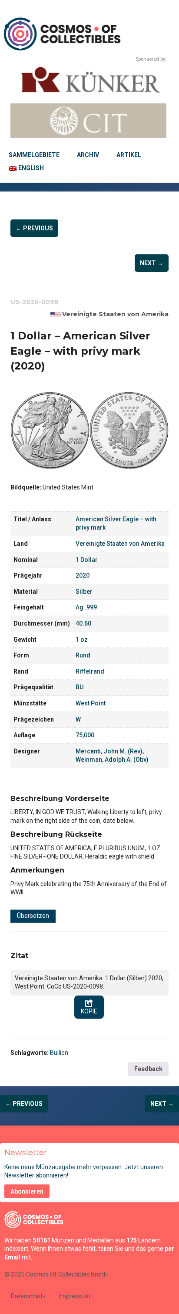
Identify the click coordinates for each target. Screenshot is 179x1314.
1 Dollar (87, 559)
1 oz (82, 639)
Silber (84, 591)
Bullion (59, 1052)
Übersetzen (33, 915)
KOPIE (89, 1011)
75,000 (85, 735)
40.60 (83, 623)
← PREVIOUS (34, 228)
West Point (91, 703)
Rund (83, 655)
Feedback (148, 1068)
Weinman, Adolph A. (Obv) (112, 759)
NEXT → (151, 263)
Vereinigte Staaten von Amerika (115, 314)
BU (79, 687)
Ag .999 (86, 607)
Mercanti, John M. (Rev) (109, 751)
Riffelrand (90, 671)
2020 (83, 575)
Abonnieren (26, 1191)
